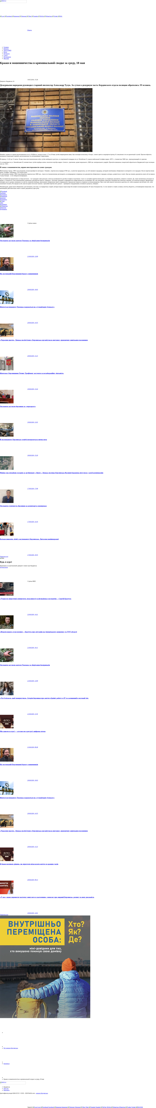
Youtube (98, 1107)
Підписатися (4, 567)
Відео (5, 52)
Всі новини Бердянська (11, 1048)
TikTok (108, 1107)
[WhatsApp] (48, 16)
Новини (6, 49)
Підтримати (7, 57)
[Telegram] (23, 16)
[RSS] (60, 16)
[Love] (2, 16)
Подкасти (7, 53)
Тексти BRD (7, 50)
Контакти (6, 1090)
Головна (6, 47)
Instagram (64, 1107)
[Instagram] (16, 16)
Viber (87, 1107)
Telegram (77, 1107)
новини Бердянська (42, 1093)
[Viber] (29, 16)
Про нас (6, 1088)
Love (39, 1107)
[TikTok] (41, 16)
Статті (5, 55)
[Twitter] (55, 16)
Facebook (51, 1107)
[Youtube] (35, 16)
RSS (141, 1107)
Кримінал (7, 1063)
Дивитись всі (4, 556)
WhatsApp (122, 1107)
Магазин (6, 58)
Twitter (133, 1107)
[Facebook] (8, 16)
